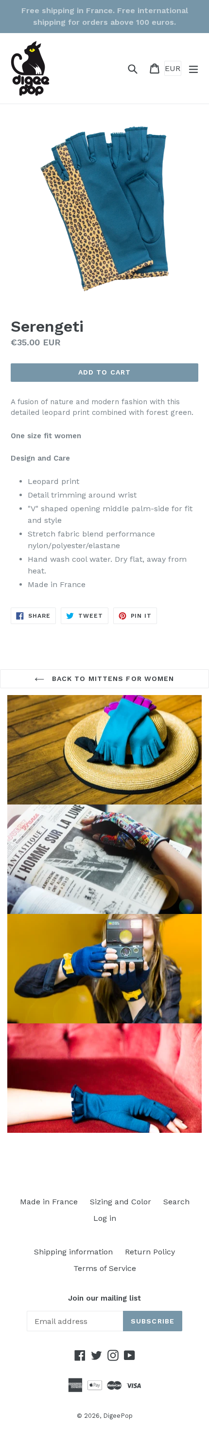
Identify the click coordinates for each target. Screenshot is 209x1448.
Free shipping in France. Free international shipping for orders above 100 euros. (104, 16)
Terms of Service (104, 1268)
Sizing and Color (120, 1201)
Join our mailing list (104, 1298)
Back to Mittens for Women (111, 678)
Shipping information (73, 1251)
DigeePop (118, 1415)
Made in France (49, 1201)
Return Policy (150, 1251)
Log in (104, 1218)
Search (176, 1201)
